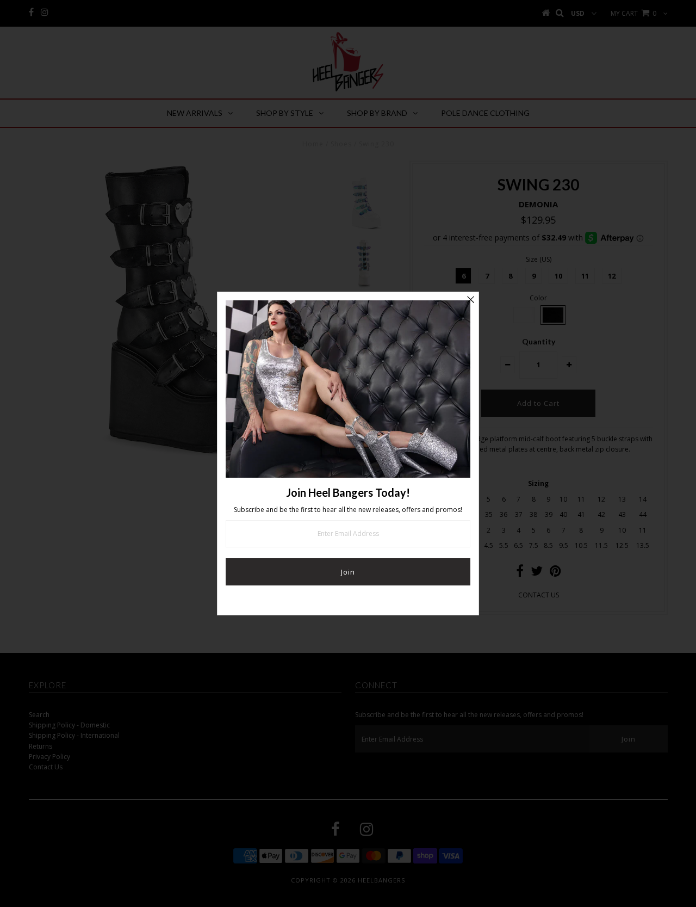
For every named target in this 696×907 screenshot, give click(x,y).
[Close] (470, 300)
